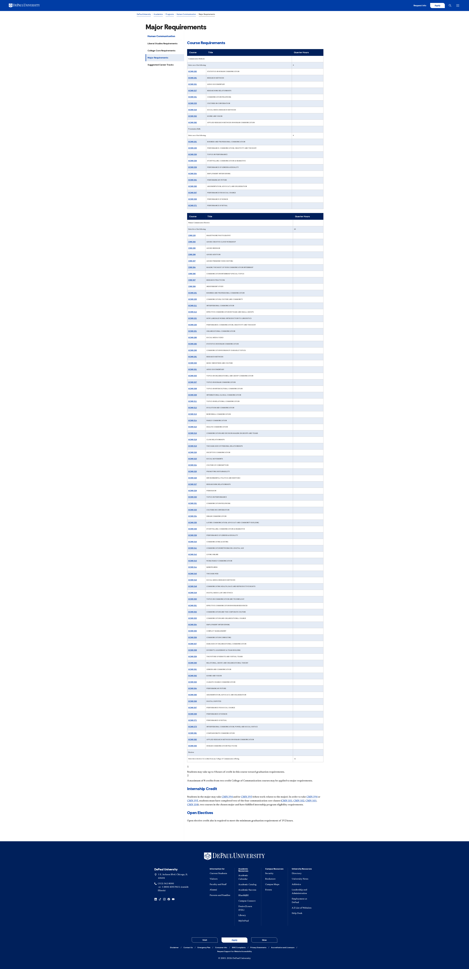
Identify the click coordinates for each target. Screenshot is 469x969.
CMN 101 (286, 801)
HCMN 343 (192, 561)
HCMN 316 (192, 433)
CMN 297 (192, 261)
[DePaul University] (28, 5)
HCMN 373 (192, 727)
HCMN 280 (192, 337)
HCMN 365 (192, 186)
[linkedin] (155, 899)
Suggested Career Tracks (161, 64)
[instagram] (164, 899)
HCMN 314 (192, 420)
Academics (158, 14)
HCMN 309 (192, 395)
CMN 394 (192, 267)
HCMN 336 (192, 161)
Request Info (420, 5)
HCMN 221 (192, 318)
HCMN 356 (192, 637)
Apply (437, 5)
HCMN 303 (192, 376)
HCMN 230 (192, 148)
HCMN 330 (192, 154)
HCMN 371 (192, 205)
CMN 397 (192, 280)
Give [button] (264, 940)
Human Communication (186, 14)
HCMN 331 (192, 97)
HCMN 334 (192, 516)
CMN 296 (192, 254)
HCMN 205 (192, 299)
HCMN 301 (192, 84)
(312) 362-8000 (166, 884)
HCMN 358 (192, 650)
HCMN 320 (192, 452)
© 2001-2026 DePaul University (234, 958)
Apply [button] (234, 940)
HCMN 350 (192, 599)
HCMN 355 (192, 631)
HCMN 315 (192, 427)
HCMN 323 (192, 459)
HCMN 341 (192, 548)
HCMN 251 (192, 331)
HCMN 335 (192, 522)
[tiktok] (160, 899)
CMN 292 (192, 242)
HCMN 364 (192, 180)
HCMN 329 (192, 491)
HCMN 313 (192, 414)
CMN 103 (310, 801)
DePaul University (144, 14)
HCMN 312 (192, 408)
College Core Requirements (161, 50)
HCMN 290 (192, 350)
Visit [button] (204, 940)
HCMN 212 (192, 312)
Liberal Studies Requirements (162, 43)
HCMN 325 (192, 471)
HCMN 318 (192, 439)
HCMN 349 (192, 593)
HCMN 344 (192, 567)
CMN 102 (298, 801)
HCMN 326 (192, 478)
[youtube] (173, 899)
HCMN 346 (192, 110)
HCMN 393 (192, 746)
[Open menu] (458, 5)
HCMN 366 (192, 701)
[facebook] (169, 899)
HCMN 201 (192, 142)
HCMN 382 (192, 122)
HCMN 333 (192, 103)
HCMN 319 (192, 446)
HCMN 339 (192, 167)
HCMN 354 (192, 173)
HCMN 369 (192, 199)
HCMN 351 (192, 605)
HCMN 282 (192, 71)
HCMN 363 (192, 682)
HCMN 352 (192, 612)
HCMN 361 (192, 669)
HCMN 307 (192, 382)
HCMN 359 (192, 656)
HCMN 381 (192, 733)
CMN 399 (192, 286)
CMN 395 (192, 274)
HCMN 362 (192, 116)
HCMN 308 (192, 388)
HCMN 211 (192, 305)
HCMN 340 (192, 542)
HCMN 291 (192, 78)
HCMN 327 (192, 90)
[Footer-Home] (234, 856)
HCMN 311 (192, 401)
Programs (170, 14)
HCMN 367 (192, 193)
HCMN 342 (192, 554)
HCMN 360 (192, 663)
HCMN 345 (192, 574)
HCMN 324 (192, 465)
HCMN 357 (192, 644)
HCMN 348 (192, 586)
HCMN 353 (192, 618)
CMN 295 (192, 248)
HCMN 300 (192, 363)
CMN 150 (192, 235)
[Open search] (450, 5)
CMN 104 (192, 805)
